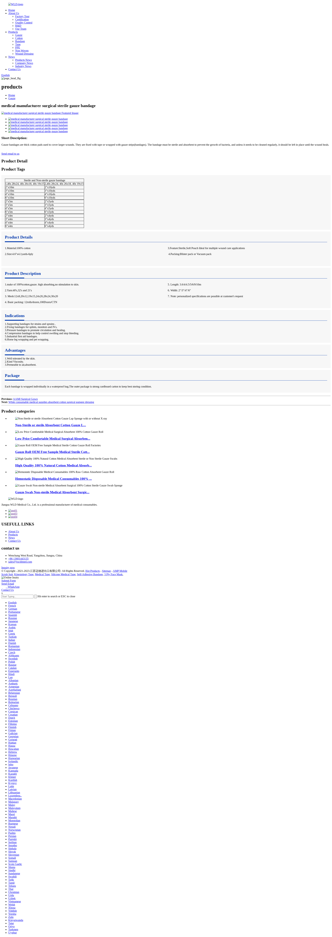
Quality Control (23, 22)
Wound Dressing (24, 53)
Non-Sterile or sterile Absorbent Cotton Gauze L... (50, 425)
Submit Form (8, 580)
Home (11, 10)
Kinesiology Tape (24, 574)
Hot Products (92, 570)
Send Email (7, 583)
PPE (17, 47)
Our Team (20, 28)
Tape (18, 44)
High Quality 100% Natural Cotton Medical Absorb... (53, 465)
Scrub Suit (7, 574)
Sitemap (106, 570)
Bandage (20, 41)
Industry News (23, 66)
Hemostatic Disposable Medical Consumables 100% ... (53, 479)
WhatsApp (13, 586)
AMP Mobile (120, 570)
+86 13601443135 (18, 558)
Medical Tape (42, 574)
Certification (22, 19)
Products (13, 31)
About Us (13, 13)
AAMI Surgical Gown (25, 398)
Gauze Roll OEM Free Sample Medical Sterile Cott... (52, 452)
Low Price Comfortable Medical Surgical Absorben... (52, 438)
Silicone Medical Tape (63, 574)
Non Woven (22, 50)
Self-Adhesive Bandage (90, 574)
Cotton (19, 38)
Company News (24, 63)
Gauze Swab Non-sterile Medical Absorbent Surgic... (52, 492)
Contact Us (14, 69)
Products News (23, 59)
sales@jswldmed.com (20, 561)
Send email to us (10, 153)
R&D (18, 25)
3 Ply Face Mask (113, 574)
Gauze (18, 35)
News (11, 56)
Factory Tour (22, 16)
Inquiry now (8, 567)
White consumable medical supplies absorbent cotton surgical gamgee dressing (51, 402)
